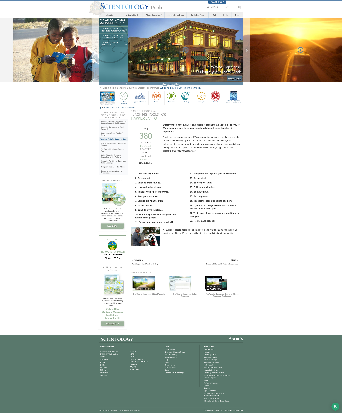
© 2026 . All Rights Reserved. (119, 410)
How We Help (107, 103)
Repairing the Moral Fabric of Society (112, 134)
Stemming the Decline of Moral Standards (112, 128)
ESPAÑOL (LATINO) (136, 359)
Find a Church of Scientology (174, 373)
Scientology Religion (210, 357)
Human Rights (200, 102)
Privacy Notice (208, 410)
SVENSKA (133, 356)
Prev (165, 84)
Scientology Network (210, 354)
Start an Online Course (211, 370)
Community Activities (175, 15)
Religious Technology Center (213, 367)
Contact (167, 370)
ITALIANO (133, 367)
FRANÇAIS (104, 359)
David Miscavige (209, 365)
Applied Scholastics (139, 102)
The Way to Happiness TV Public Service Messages (112, 37)
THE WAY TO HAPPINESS (127, 107)
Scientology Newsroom (211, 362)
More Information (170, 367)
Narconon (171, 102)
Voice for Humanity (171, 354)
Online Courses (170, 365)
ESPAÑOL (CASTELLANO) (139, 362)
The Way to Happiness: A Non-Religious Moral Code (113, 30)
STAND (206, 380)
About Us (109, 15)
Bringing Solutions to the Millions (113, 167)
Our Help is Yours (197, 15)
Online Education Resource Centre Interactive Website (111, 156)
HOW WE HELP (110, 107)
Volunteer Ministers (171, 357)
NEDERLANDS (105, 373)
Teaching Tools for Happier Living (113, 139)
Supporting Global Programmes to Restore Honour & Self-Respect (113, 122)
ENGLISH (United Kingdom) (109, 354)
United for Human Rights (211, 396)
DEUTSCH (103, 375)
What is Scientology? (154, 15)
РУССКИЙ (103, 367)
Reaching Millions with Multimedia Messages (113, 144)
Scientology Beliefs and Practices (175, 352)
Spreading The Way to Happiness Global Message (113, 162)
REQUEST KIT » (112, 323)
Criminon (156, 102)
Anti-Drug (186, 102)
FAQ (214, 15)
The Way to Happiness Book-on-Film (113, 150)
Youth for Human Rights (211, 398)
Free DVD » (112, 226)
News (237, 15)
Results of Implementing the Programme (111, 172)
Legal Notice (239, 410)
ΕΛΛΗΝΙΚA (133, 364)
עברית (102, 362)
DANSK (102, 356)
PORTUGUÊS (134, 369)
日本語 (102, 365)
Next (177, 84)
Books (225, 15)
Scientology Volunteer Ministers (214, 373)
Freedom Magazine (233, 101)
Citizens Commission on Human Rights (216, 401)
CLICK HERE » (112, 258)
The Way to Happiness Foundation (111, 44)
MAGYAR (133, 351)
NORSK (132, 354)
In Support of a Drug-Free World (214, 393)
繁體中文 (103, 370)
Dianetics (207, 352)
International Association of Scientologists (217, 375)
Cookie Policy (219, 410)
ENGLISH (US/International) (109, 351)
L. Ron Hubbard (132, 15)
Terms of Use (229, 410)
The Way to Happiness (123, 102)
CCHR (215, 102)
